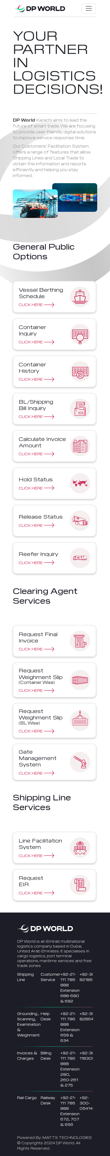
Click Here (31, 304)
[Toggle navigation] (89, 8)
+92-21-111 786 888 (68, 979)
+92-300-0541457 (89, 1103)
